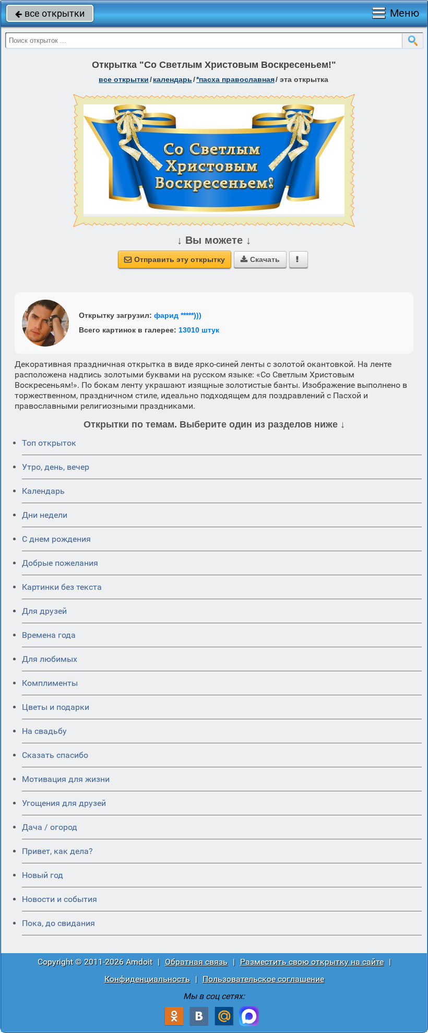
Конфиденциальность (147, 979)
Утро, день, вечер (55, 467)
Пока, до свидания (58, 923)
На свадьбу (44, 731)
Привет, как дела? (57, 851)
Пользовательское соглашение (263, 979)
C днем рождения (56, 539)
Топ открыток (49, 443)
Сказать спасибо (55, 755)
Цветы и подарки (55, 707)
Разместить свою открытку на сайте (312, 962)
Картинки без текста (62, 587)
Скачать (260, 259)
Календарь (172, 79)
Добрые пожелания (60, 563)
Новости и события (59, 899)
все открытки (50, 13)
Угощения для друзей (64, 803)
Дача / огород (49, 827)
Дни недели (44, 515)
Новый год (42, 875)
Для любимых (49, 659)
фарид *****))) (177, 315)
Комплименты (50, 683)
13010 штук (199, 330)
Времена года (49, 635)
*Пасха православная (235, 79)
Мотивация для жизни (66, 779)
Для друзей (44, 611)
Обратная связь (196, 962)
